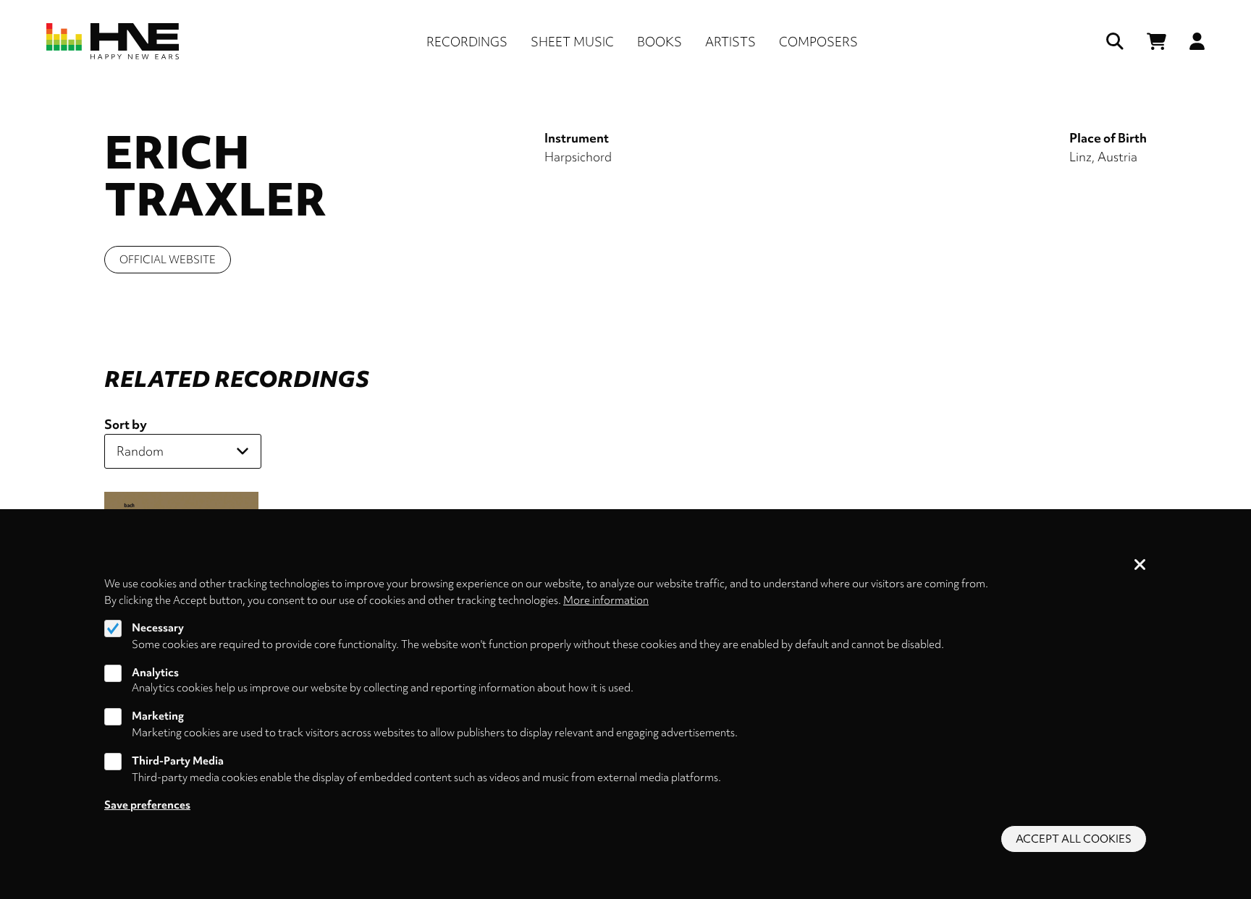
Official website (167, 259)
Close (1140, 565)
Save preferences (147, 805)
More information (606, 599)
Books (659, 41)
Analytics (155, 672)
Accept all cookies (1074, 839)
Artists (730, 41)
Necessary (158, 628)
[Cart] (1156, 41)
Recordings (466, 41)
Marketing (158, 717)
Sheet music (572, 41)
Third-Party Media (178, 761)
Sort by (125, 424)
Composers (818, 41)
